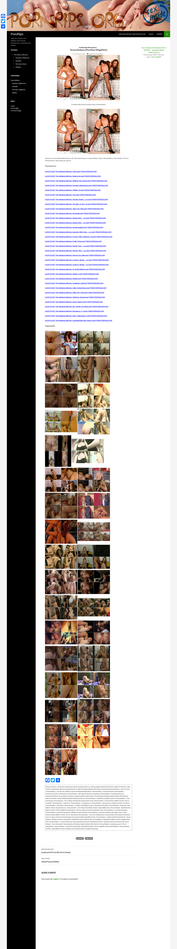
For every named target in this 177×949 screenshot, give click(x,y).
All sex (80, 838)
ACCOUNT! (156, 57)
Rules (151, 34)
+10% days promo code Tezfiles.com (132, 34)
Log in (13, 106)
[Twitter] (3, 21)
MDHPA (18, 61)
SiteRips (159, 34)
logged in (57, 879)
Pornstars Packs (21, 64)
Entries (14, 108)
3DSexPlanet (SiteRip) (50, 860)
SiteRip (14, 93)
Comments (16, 110)
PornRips (17, 34)
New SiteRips (15, 80)
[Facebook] (3, 16)
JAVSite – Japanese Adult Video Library (154, 51)
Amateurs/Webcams (22, 58)
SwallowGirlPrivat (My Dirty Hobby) (56, 850)
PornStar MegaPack (88, 48)
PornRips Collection (21, 55)
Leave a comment (96, 54)
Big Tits (89, 838)
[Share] (3, 26)
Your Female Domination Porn (153, 48)
